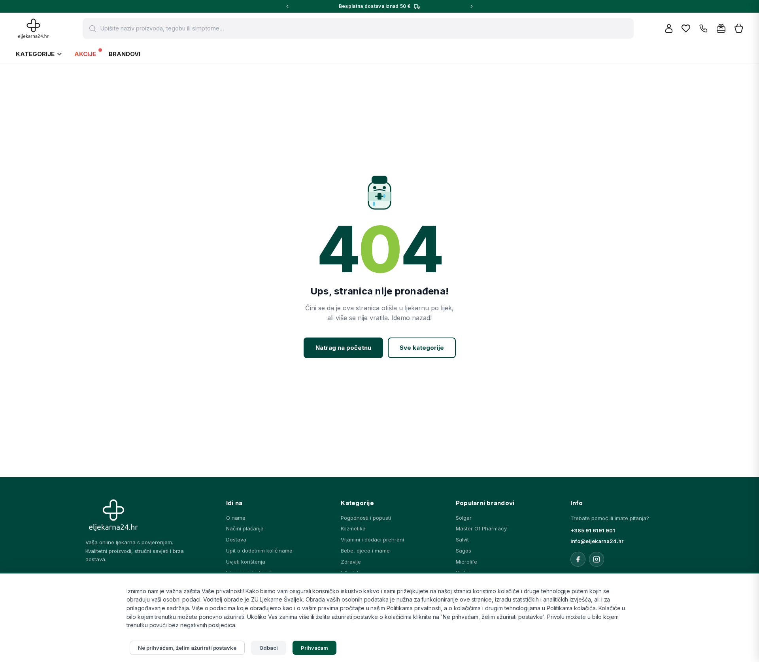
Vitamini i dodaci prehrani (372, 539)
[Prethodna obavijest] (287, 6)
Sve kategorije (422, 347)
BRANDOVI (124, 54)
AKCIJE (85, 54)
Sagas (463, 550)
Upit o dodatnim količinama (259, 550)
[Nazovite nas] (703, 29)
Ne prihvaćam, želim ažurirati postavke (187, 648)
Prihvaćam (315, 648)
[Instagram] (596, 559)
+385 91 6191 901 (592, 530)
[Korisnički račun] (668, 28)
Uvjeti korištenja (245, 561)
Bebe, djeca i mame (365, 550)
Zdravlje (351, 561)
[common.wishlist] (686, 28)
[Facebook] (577, 559)
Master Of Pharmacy (481, 528)
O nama (235, 518)
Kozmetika (353, 528)
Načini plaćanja (245, 528)
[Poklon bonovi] (721, 28)
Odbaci (268, 648)
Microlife (466, 561)
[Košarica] (738, 28)
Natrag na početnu (343, 347)
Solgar (464, 518)
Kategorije (35, 54)
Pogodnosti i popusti (366, 518)
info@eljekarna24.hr (596, 541)
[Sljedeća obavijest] (471, 6)
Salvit (462, 539)
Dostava (236, 539)
